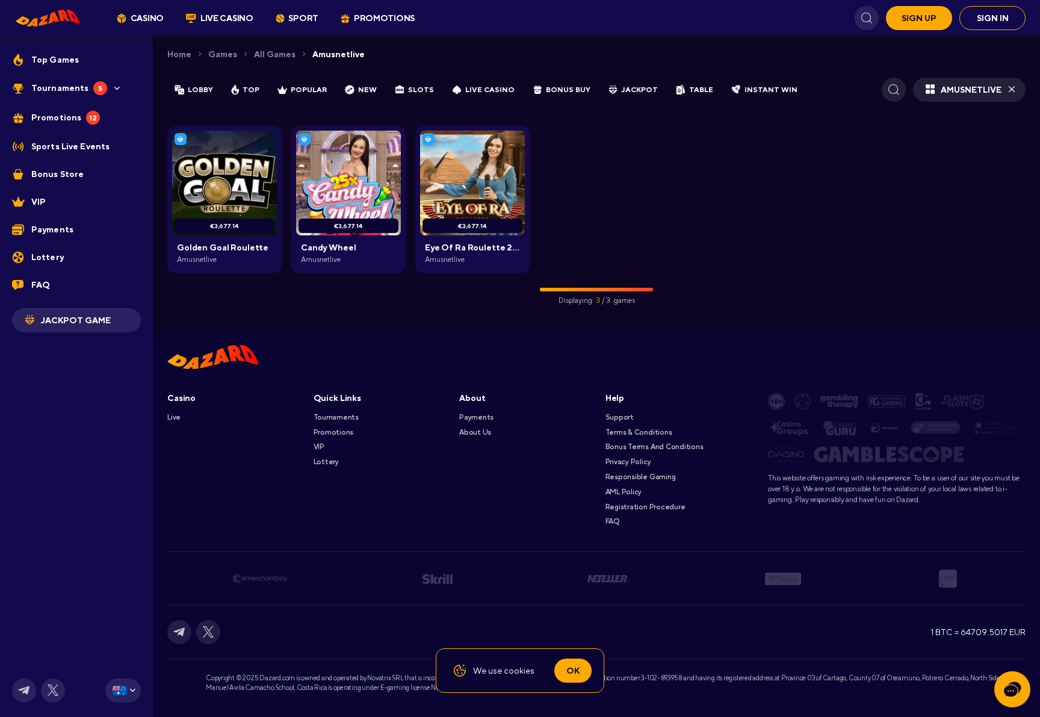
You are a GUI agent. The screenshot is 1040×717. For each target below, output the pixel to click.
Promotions (334, 432)
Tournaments (336, 417)
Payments (476, 417)
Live (174, 417)
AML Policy (623, 492)
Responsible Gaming (640, 477)
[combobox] (123, 690)
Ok (573, 670)
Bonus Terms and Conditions (654, 446)
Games (222, 54)
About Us (475, 432)
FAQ (612, 521)
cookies (519, 670)
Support (619, 417)
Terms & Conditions (638, 432)
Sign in (993, 18)
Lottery (326, 462)
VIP (319, 446)
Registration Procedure (645, 507)
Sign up (919, 18)
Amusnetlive (338, 54)
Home (179, 54)
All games (275, 54)
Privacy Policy (628, 462)
